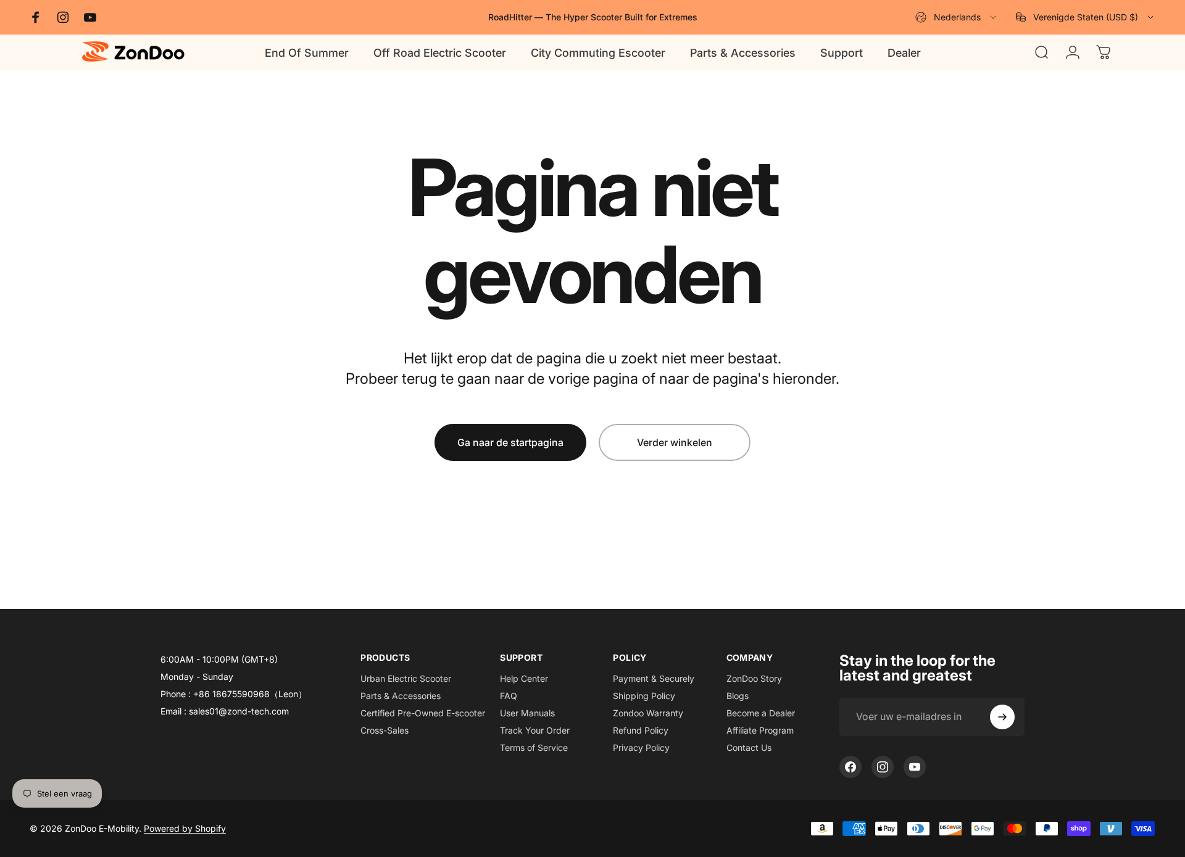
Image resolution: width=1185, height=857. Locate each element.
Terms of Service (534, 747)
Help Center (524, 678)
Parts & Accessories (400, 695)
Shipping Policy (644, 695)
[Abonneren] (1002, 717)
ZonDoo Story (754, 678)
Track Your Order (535, 730)
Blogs (737, 695)
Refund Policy (640, 730)
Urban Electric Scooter (405, 678)
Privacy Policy (641, 747)
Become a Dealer (760, 713)
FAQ (508, 695)
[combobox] (956, 17)
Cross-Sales (384, 730)
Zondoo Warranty (648, 713)
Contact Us (748, 747)
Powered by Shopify (185, 828)
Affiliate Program (760, 730)
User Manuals (527, 713)
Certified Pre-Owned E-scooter (422, 713)
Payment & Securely (653, 678)
